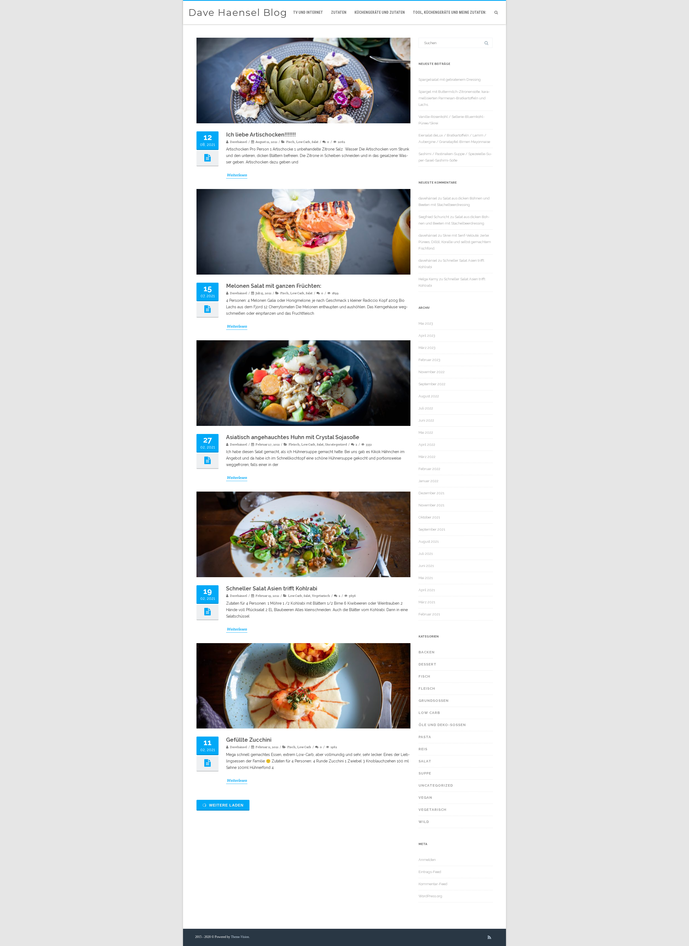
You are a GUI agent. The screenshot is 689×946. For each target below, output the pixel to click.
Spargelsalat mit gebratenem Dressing (450, 80)
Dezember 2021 (431, 493)
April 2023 (427, 336)
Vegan (425, 798)
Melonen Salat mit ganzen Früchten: (273, 286)
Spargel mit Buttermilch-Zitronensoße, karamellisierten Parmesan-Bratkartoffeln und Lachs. (454, 98)
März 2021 (427, 602)
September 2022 (432, 384)
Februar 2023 (429, 360)
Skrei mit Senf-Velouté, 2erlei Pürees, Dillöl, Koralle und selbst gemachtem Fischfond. (455, 241)
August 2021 (429, 541)
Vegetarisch (321, 596)
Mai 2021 (426, 578)
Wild (424, 822)
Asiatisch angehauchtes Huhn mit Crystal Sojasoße (292, 437)
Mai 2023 (426, 323)
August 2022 (429, 396)
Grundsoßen (434, 701)
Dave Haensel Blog (237, 12)
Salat (315, 142)
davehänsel (428, 198)
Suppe (425, 773)
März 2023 (427, 348)
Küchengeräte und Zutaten (379, 12)
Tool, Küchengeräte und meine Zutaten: (449, 12)
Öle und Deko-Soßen (442, 725)
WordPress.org (430, 896)
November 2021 (431, 505)
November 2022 (432, 372)
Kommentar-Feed (433, 884)
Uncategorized (336, 444)
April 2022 (427, 445)
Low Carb (303, 142)
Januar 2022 (428, 481)
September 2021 (432, 529)
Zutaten (338, 12)
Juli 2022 (426, 408)
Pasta (425, 737)
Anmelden (427, 860)
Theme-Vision (240, 937)
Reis (423, 749)
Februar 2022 (429, 469)
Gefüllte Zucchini (249, 740)
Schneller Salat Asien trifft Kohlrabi (271, 588)
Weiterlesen (237, 175)
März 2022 (427, 457)
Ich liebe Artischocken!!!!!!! (261, 134)
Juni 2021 (426, 566)
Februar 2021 (429, 614)
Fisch (290, 142)
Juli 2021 (426, 554)
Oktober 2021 (429, 517)
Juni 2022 (426, 420)
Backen (427, 652)
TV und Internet (308, 12)
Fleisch (294, 444)
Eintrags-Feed (430, 872)
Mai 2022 (426, 432)
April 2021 (427, 590)
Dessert (428, 664)
